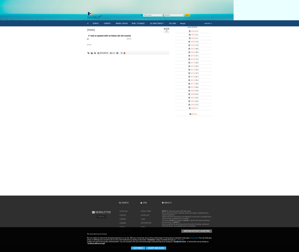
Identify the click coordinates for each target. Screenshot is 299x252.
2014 (192, 73)
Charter (122, 227)
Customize (138, 248)
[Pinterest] (124, 53)
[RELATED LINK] (89, 53)
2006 (192, 101)
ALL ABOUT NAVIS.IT (157, 23)
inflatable (123, 223)
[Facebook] (117, 53)
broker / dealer (146, 211)
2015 (192, 70)
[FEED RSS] (95, 53)
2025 (193, 35)
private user (145, 215)
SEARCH (95, 23)
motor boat (124, 211)
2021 (192, 49)
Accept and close (156, 248)
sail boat (123, 215)
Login (143, 219)
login (183, 23)
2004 (193, 108)
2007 (192, 98)
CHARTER (107, 23)
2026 (193, 31)
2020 (192, 52)
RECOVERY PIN (146, 223)
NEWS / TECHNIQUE (138, 23)
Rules (143, 227)
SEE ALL (194, 114)
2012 (192, 80)
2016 (192, 66)
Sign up (101, 216)
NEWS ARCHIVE (103, 53)
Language (207, 23)
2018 (192, 59)
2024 (193, 38)
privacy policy (193, 238)
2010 (192, 87)
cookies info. (180, 240)
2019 (192, 56)
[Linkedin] (121, 53)
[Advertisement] (141, 6)
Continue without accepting (197, 231)
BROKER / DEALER (122, 23)
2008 (192, 94)
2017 (192, 63)
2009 (192, 91)
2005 (192, 105)
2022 (192, 45)
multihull (123, 219)
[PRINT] (92, 53)
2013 (192, 77)
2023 (192, 42)
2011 (192, 84)
